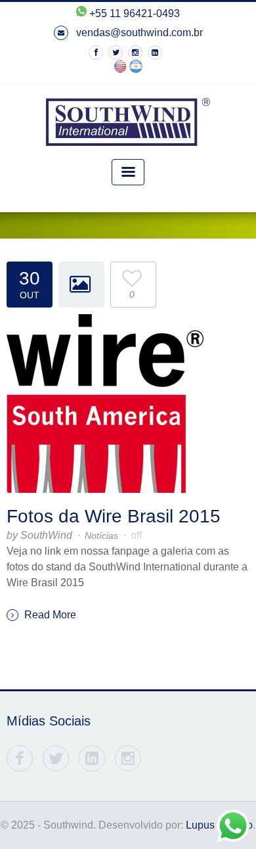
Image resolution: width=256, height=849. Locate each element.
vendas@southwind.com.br (138, 32)
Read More (49, 614)
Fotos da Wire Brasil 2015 (114, 516)
